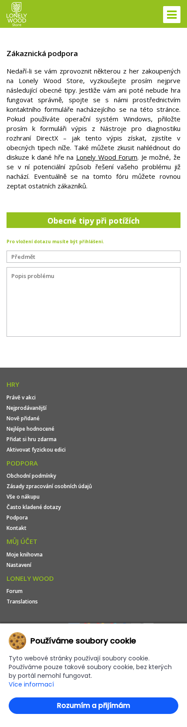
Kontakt (17, 528)
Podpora (17, 517)
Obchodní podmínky (31, 475)
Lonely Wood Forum (106, 157)
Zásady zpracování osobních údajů (49, 486)
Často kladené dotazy (34, 507)
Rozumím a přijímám (93, 705)
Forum (15, 591)
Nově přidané (23, 418)
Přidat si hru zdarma (32, 439)
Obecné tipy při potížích (93, 220)
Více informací (31, 684)
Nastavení (19, 565)
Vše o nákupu (23, 496)
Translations (22, 601)
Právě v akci (21, 397)
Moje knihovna (25, 554)
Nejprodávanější (27, 408)
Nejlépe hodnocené (30, 428)
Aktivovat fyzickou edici (36, 449)
